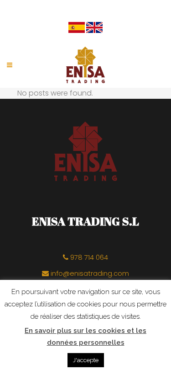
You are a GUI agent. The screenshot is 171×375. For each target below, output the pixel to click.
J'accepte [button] (85, 360)
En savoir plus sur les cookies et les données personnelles (85, 337)
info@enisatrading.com (89, 273)
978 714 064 (88, 257)
